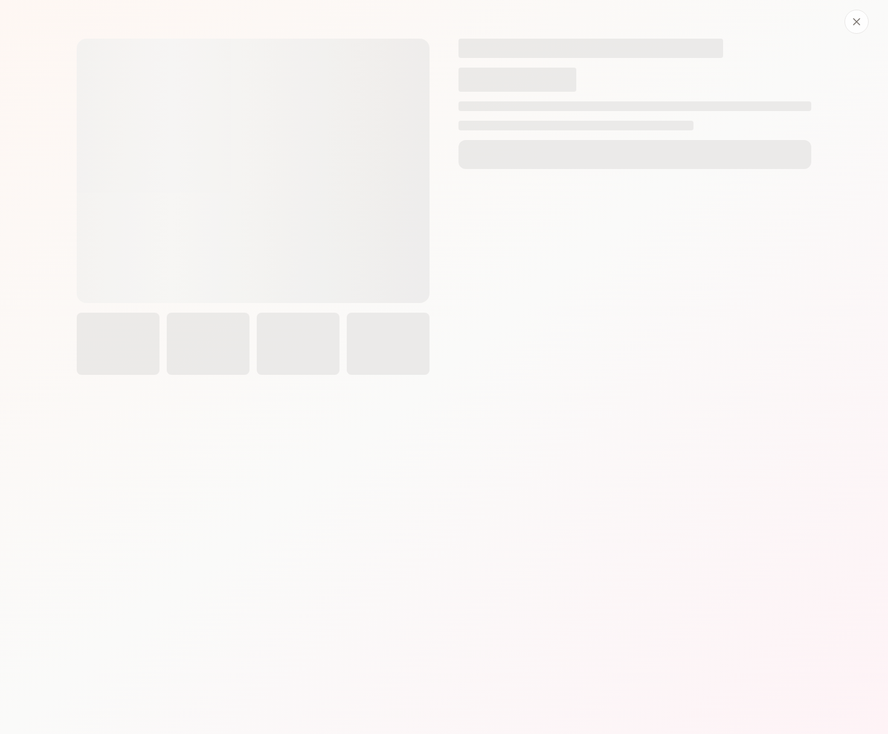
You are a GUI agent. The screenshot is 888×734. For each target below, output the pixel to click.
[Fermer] (857, 22)
